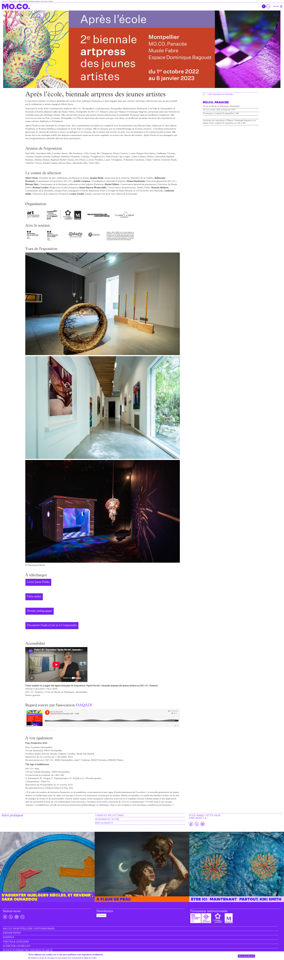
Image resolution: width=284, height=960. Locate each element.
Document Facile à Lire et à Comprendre (52, 625)
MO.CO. (16, 6)
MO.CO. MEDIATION (30, 730)
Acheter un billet (17, 946)
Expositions (13, 1)
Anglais (268, 6)
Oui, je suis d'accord (246, 956)
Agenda (8, 937)
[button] (141, 49)
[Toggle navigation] (281, 6)
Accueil (4, 1)
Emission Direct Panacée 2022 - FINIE (46, 730)
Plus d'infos (102, 958)
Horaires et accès (107, 819)
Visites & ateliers (16, 942)
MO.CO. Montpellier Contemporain (29, 929)
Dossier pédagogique (39, 611)
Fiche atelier (34, 596)
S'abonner (101, 916)
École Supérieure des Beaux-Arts (27, 950)
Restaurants (104, 823)
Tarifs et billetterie (109, 815)
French (264, 6)
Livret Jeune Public (38, 582)
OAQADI (84, 705)
